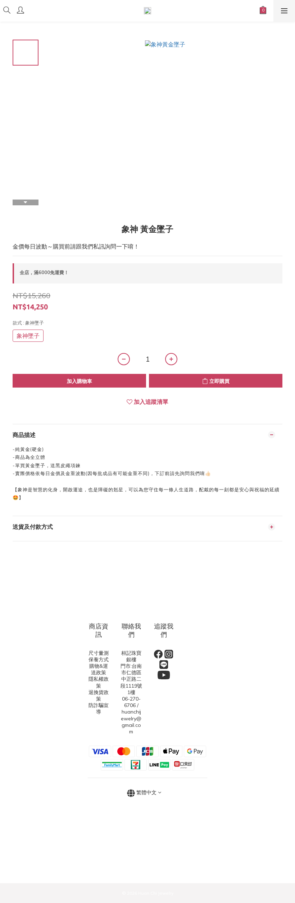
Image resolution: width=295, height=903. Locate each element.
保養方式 (98, 659)
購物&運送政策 (98, 669)
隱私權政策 (98, 682)
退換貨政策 (98, 695)
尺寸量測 (98, 653)
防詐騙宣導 (98, 708)
